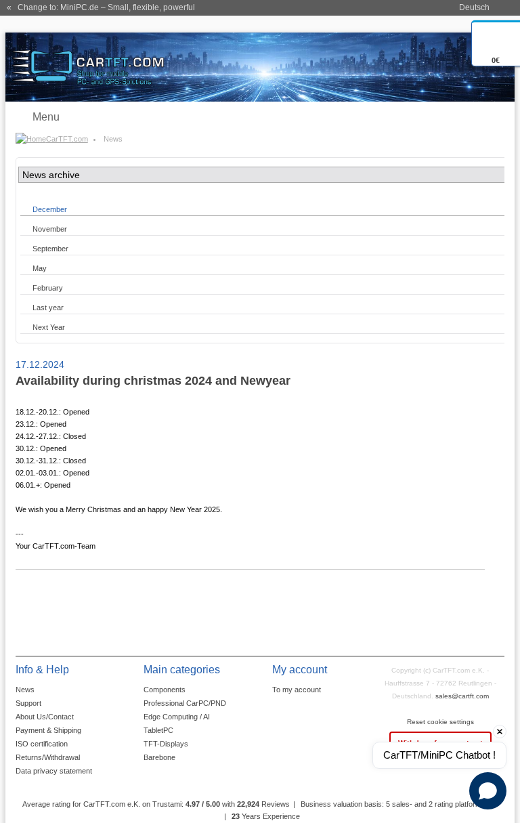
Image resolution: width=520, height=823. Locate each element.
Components (165, 689)
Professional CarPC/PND (185, 703)
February (47, 288)
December (49, 209)
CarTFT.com (67, 139)
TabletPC (158, 730)
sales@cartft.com (462, 696)
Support (28, 703)
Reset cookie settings (440, 721)
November (49, 229)
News (25, 689)
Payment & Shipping (48, 730)
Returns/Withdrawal (48, 757)
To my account (296, 689)
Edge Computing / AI (177, 717)
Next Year (48, 327)
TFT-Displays (166, 744)
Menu (46, 117)
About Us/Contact (45, 717)
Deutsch (474, 7)
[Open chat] (487, 790)
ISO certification (42, 744)
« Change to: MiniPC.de (101, 7)
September (50, 249)
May (39, 268)
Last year (48, 307)
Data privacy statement (54, 771)
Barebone (159, 757)
